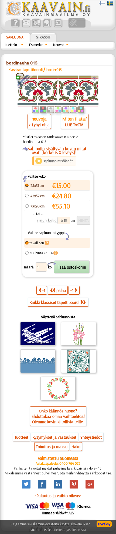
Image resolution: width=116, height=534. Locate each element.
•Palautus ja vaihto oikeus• (58, 495)
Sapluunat (15, 37)
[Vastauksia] (15, 26)
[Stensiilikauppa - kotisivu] (48, 14)
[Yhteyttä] (26, 26)
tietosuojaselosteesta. (70, 529)
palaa (61, 290)
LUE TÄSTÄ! (74, 124)
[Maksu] (36, 26)
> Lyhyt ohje (39, 124)
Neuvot (58, 44)
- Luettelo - (11, 44)
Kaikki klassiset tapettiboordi (54, 302)
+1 (72, 290)
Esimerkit (36, 44)
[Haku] (47, 26)
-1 (43, 290)
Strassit (43, 37)
